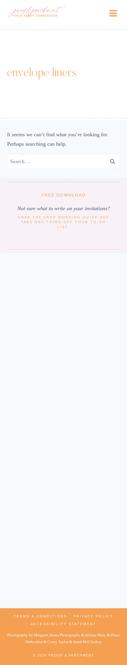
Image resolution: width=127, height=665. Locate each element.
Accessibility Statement (64, 624)
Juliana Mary (95, 635)
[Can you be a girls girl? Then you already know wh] (63, 297)
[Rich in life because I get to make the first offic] (63, 497)
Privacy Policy (93, 616)
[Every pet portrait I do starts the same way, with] (63, 430)
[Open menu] (113, 13)
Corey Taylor (58, 642)
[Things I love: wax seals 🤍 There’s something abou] (63, 564)
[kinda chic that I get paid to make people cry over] (63, 363)
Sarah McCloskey (87, 642)
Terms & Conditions (40, 616)
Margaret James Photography (57, 635)
